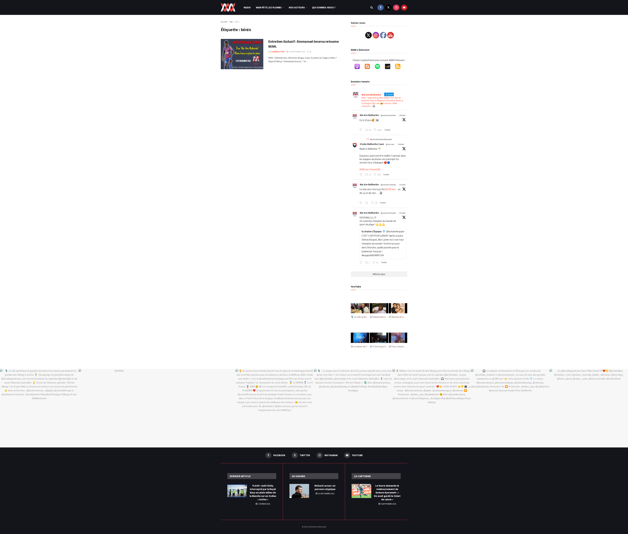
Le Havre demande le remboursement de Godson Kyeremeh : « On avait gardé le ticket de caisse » (387, 492)
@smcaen (390, 144)
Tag (230, 21)
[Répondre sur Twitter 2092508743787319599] (361, 130)
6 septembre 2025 (388, 504)
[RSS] (399, 67)
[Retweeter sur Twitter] (367, 139)
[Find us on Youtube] (404, 7)
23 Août (402, 184)
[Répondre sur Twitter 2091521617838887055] (361, 262)
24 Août (401, 144)
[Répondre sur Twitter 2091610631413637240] (361, 203)
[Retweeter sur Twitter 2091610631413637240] (367, 203)
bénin (237, 21)
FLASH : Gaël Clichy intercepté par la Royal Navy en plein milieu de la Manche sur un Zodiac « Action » (263, 492)
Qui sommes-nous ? (323, 7)
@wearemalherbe (388, 115)
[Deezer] (389, 67)
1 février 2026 (264, 504)
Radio (247, 7)
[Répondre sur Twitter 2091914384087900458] (361, 174)
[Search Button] (371, 7)
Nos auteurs (297, 7)
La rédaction (278, 51)
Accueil (224, 21)
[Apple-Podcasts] (359, 67)
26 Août (402, 115)
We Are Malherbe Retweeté (381, 139)
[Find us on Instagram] (396, 7)
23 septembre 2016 (297, 51)
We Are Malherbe (369, 115)
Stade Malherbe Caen (372, 144)
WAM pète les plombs (269, 7)
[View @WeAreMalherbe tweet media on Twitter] (377, 120)
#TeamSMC (375, 169)
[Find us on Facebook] (380, 7)
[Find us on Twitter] (388, 7)
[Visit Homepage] (228, 7)
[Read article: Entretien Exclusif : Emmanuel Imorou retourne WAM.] (242, 54)
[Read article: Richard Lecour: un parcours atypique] (299, 491)
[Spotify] (379, 67)
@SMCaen (390, 189)
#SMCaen (364, 169)
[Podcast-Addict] (369, 67)
